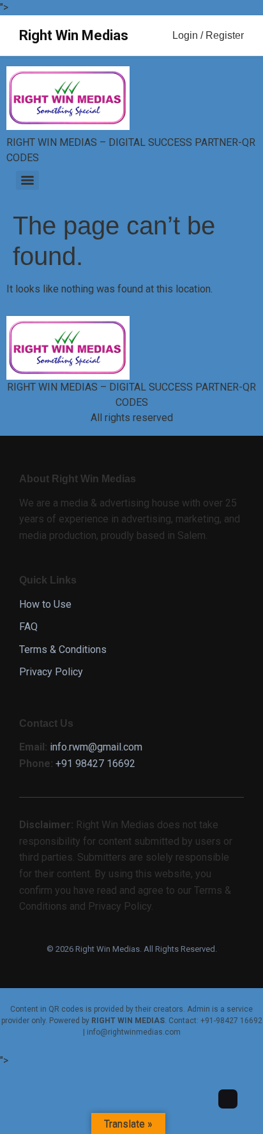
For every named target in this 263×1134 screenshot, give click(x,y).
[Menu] (27, 180)
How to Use (45, 604)
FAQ (28, 627)
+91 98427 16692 (95, 763)
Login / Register (208, 35)
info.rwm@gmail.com (96, 747)
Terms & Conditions (63, 649)
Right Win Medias (73, 35)
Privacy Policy (51, 672)
